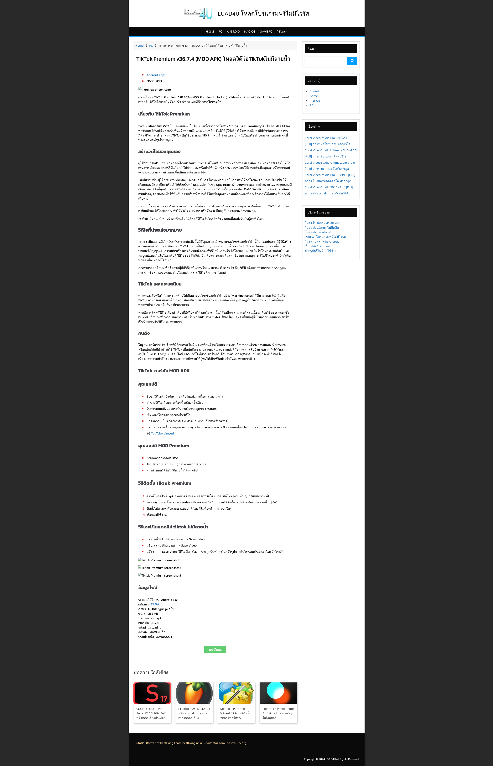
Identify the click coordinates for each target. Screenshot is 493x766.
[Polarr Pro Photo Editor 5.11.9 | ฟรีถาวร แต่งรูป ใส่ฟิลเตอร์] (278, 693)
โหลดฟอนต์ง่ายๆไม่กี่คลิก (322, 227)
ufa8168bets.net (147, 743)
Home (210, 31)
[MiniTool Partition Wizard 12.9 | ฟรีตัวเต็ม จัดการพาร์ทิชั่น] (236, 693)
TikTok (155, 604)
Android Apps (156, 75)
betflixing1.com (171, 743)
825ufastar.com (214, 743)
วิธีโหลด (282, 31)
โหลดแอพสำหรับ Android (322, 241)
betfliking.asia (192, 743)
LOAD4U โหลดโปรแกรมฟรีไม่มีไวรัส (263, 13)
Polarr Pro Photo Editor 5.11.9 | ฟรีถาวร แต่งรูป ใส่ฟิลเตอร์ (278, 713)
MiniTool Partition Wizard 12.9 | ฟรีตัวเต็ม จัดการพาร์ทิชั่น (236, 713)
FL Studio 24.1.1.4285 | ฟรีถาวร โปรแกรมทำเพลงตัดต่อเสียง (194, 713)
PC (220, 31)
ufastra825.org (236, 743)
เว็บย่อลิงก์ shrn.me (318, 246)
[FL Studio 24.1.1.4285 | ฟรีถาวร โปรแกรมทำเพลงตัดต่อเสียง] (194, 693)
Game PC (266, 31)
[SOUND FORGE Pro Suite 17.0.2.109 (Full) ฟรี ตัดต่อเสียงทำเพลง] (152, 693)
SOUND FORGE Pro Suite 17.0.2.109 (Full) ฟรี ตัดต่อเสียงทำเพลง (151, 713)
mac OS (249, 31)
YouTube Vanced (162, 433)
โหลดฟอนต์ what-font (320, 232)
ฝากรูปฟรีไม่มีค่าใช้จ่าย (320, 251)
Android (233, 31)
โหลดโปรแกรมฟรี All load (322, 223)
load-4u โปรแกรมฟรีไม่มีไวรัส (325, 237)
